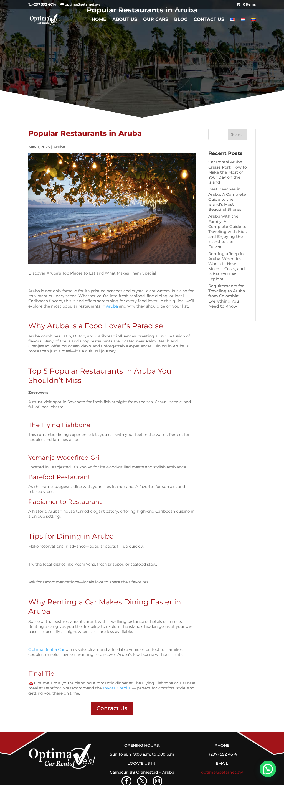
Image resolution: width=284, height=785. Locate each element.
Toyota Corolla (117, 687)
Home (99, 19)
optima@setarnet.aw (222, 772)
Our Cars (155, 19)
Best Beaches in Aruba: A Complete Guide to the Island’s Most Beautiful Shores (227, 199)
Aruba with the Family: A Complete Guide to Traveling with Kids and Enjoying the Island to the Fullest (227, 231)
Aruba (59, 146)
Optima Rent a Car (46, 649)
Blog (180, 19)
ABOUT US (124, 19)
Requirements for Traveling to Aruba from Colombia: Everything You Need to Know (226, 296)
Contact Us (209, 19)
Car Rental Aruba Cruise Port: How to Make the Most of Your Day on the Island (227, 172)
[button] (268, 769)
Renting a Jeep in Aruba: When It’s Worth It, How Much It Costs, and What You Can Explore (226, 266)
